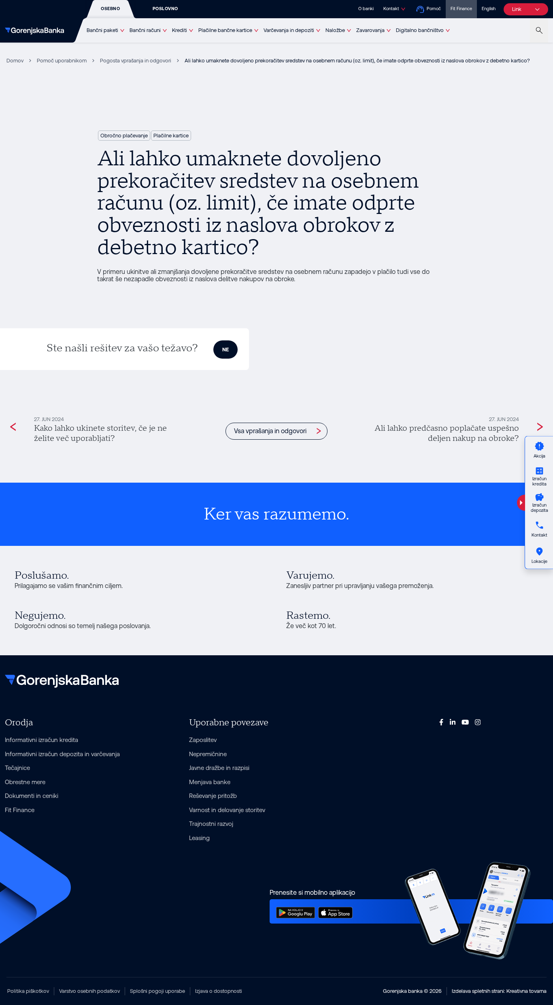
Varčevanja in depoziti (289, 30)
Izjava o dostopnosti (218, 991)
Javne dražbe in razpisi (219, 767)
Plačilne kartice (171, 136)
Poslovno (165, 8)
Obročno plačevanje (124, 136)
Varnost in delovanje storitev (227, 809)
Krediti (179, 30)
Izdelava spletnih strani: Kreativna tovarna (499, 991)
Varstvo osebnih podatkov (89, 991)
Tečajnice (17, 767)
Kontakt (391, 8)
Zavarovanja (370, 30)
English (489, 8)
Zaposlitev (203, 739)
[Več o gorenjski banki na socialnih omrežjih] (441, 722)
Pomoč (434, 8)
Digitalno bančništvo (420, 30)
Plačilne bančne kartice (225, 30)
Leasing (199, 837)
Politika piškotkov (28, 991)
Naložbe (335, 30)
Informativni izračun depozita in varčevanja (62, 754)
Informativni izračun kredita (41, 739)
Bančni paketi (102, 30)
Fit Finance (461, 8)
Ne (225, 349)
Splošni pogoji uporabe (157, 991)
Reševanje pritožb (213, 795)
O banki (366, 8)
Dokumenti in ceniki (31, 795)
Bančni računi (145, 30)
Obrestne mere (25, 781)
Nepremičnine (208, 754)
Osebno (110, 8)
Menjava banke (209, 781)
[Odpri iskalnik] (539, 30)
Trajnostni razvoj (211, 823)
